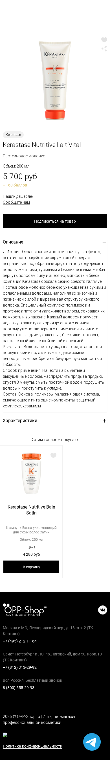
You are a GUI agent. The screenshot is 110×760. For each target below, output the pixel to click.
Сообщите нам (16, 202)
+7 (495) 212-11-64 (20, 641)
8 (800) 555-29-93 (18, 687)
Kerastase (13, 135)
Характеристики (20, 420)
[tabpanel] (55, 80)
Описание (13, 242)
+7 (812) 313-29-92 (20, 667)
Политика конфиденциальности (32, 746)
